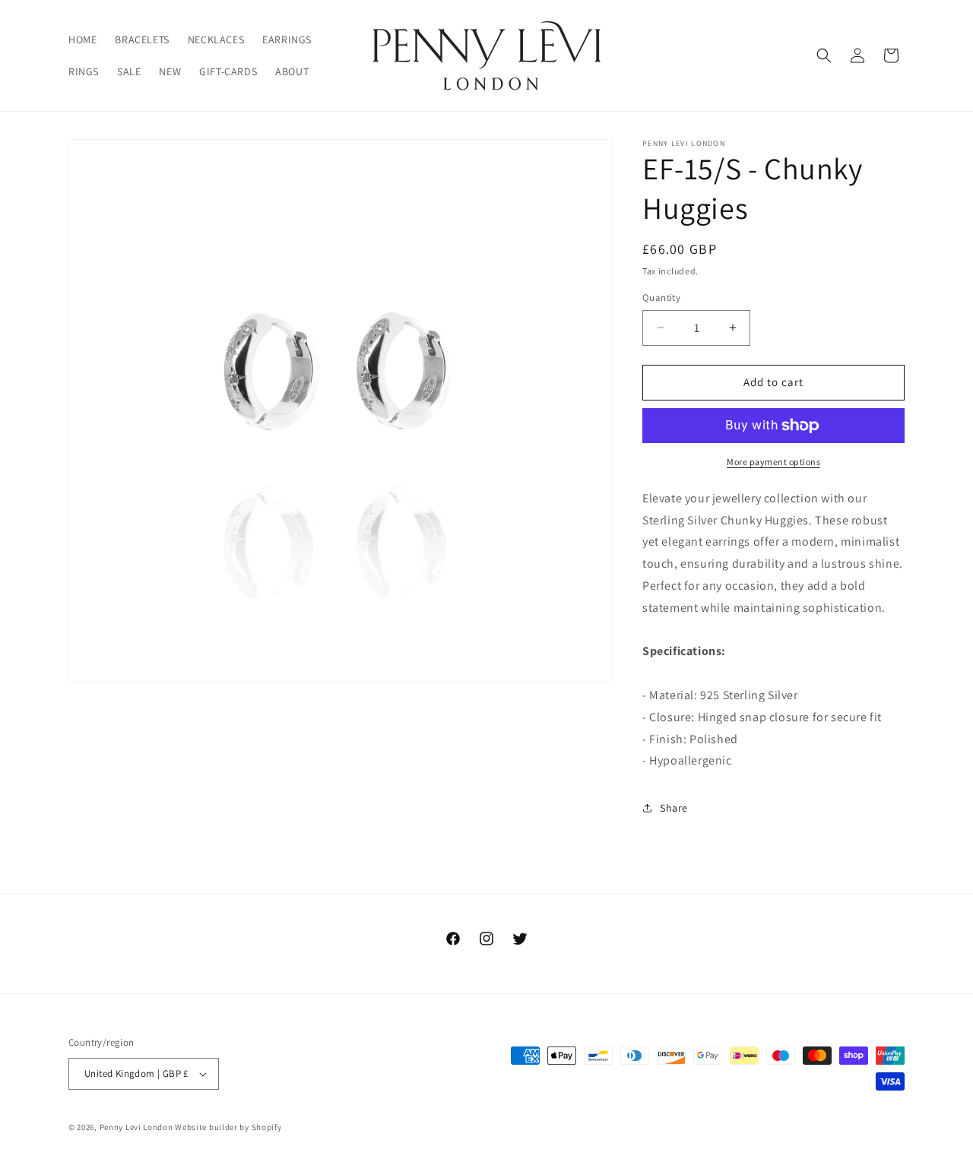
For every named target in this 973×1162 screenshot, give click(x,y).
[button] (824, 55)
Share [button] (674, 808)
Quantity (661, 297)
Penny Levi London (136, 1127)
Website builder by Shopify (228, 1127)
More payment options (773, 461)
